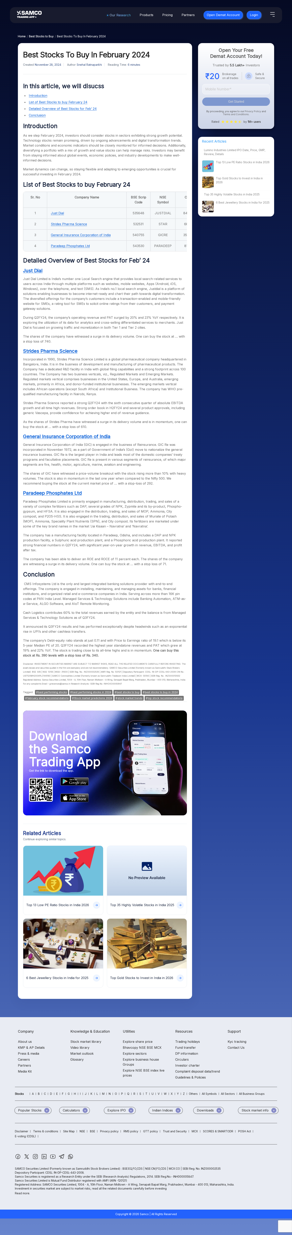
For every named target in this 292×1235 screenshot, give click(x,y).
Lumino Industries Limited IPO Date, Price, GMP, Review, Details (234, 152)
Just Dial (57, 213)
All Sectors (228, 1093)
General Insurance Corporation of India (81, 235)
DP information (186, 1053)
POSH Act (244, 1131)
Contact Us (236, 1048)
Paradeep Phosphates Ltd (70, 246)
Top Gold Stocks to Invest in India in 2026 (239, 180)
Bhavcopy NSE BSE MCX (142, 1048)
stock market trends (130, 698)
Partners (188, 15)
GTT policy (150, 1131)
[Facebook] (18, 1158)
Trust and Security (175, 1131)
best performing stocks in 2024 (91, 692)
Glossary (77, 1059)
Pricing (167, 15)
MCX (195, 1131)
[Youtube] (53, 1158)
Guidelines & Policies (190, 1077)
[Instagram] (35, 1158)
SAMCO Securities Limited (32, 1168)
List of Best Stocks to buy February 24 (58, 102)
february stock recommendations (48, 698)
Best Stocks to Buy (41, 36)
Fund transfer (185, 1048)
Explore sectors (135, 1053)
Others (193, 1093)
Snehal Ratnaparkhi (89, 64)
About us (25, 1042)
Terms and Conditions (236, 114)
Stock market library (85, 1042)
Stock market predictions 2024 (93, 698)
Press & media (28, 1053)
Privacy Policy (253, 111)
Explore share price (138, 1042)
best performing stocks (52, 692)
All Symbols (209, 1093)
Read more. (22, 1193)
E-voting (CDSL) (25, 1136)
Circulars (182, 1059)
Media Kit (25, 1071)
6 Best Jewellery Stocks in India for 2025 (243, 202)
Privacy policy (109, 1131)
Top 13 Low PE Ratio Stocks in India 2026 (243, 162)
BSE (92, 1131)
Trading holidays (187, 1042)
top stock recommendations (165, 698)
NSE (82, 1131)
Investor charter (187, 1065)
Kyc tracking (237, 1042)
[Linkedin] (44, 1158)
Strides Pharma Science (69, 224)
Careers (24, 1059)
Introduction (38, 96)
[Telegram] (62, 1158)
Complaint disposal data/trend (197, 1071)
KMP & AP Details (31, 1048)
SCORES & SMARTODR (218, 1131)
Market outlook (82, 1053)
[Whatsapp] (70, 1158)
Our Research (120, 15)
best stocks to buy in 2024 (161, 692)
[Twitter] (27, 1158)
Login (254, 15)
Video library (79, 1048)
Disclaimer (21, 1131)
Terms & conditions (45, 1131)
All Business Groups (252, 1093)
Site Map (69, 1131)
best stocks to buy (128, 692)
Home (22, 36)
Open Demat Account (223, 15)
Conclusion (37, 115)
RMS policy (131, 1131)
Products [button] (146, 15)
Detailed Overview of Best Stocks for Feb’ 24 (63, 109)
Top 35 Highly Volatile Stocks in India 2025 (232, 194)
